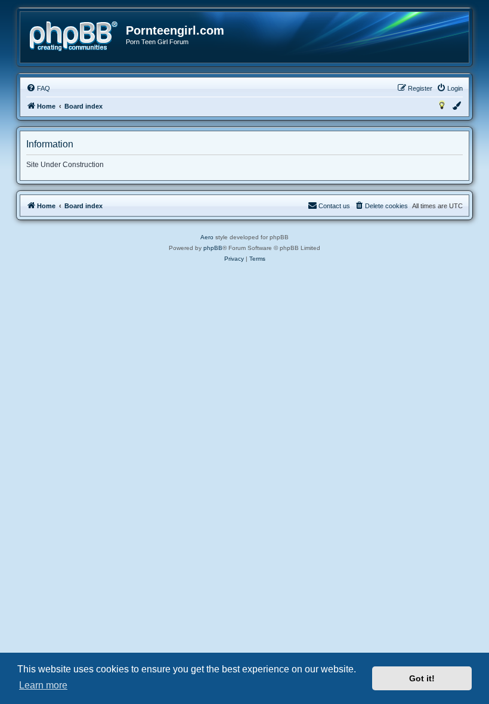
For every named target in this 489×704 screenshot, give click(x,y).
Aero (206, 237)
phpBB (212, 248)
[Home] (73, 36)
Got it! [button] (422, 678)
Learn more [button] (43, 685)
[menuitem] (38, 88)
